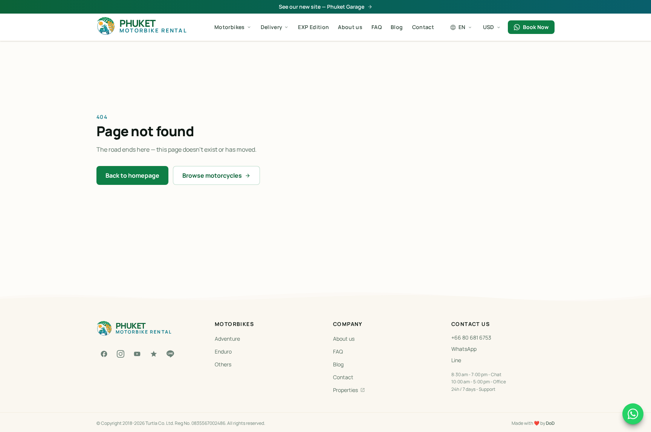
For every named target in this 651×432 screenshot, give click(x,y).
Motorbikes (229, 27)
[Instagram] (120, 353)
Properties (345, 390)
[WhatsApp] (632, 413)
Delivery (272, 27)
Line (456, 360)
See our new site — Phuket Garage (321, 6)
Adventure (227, 338)
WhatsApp (464, 348)
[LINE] (170, 353)
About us (350, 27)
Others (223, 364)
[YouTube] (137, 353)
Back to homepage (132, 175)
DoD (550, 423)
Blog (397, 27)
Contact (423, 27)
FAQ (376, 27)
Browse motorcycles (212, 175)
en (461, 27)
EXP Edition (313, 27)
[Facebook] (104, 353)
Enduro (223, 351)
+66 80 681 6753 (471, 337)
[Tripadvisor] (153, 353)
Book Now (536, 27)
